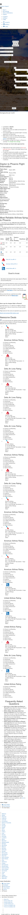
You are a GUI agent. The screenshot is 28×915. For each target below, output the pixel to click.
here (23, 798)
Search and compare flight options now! (9, 313)
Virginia (3, 875)
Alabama (4, 813)
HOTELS (5, 18)
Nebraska (4, 849)
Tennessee (4, 870)
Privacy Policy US (8, 901)
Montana (4, 848)
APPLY (14, 108)
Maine (3, 839)
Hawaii (3, 827)
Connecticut (4, 821)
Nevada (4, 851)
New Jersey (4, 852)
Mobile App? (15, 295)
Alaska (3, 815)
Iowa (3, 833)
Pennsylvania (5, 864)
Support (5, 14)
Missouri (4, 846)
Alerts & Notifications (8, 13)
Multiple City (15, 45)
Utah (3, 873)
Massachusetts (5, 842)
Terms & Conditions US (9, 905)
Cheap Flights (6, 804)
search (4, 138)
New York (4, 855)
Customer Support (4, 6)
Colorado (4, 819)
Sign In (4, 10)
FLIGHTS (5, 16)
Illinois (3, 830)
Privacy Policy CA (8, 902)
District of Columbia (6, 822)
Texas (3, 872)
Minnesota (4, 845)
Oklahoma (4, 861)
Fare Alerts (9, 290)
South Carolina (5, 867)
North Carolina (5, 857)
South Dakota (5, 869)
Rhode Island (5, 866)
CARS (4, 19)
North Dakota (5, 858)
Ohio (3, 860)
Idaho (3, 828)
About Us (6, 899)
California (4, 818)
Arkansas (4, 816)
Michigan (4, 843)
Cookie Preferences (8, 904)
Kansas (3, 834)
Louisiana (4, 837)
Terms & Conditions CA (9, 907)
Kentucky (4, 836)
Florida (3, 824)
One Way (15, 43)
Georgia (4, 825)
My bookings (6, 11)
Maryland (4, 840)
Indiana (3, 831)
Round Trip (15, 41)
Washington (4, 876)
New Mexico (5, 854)
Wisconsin (4, 878)
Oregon (3, 863)
